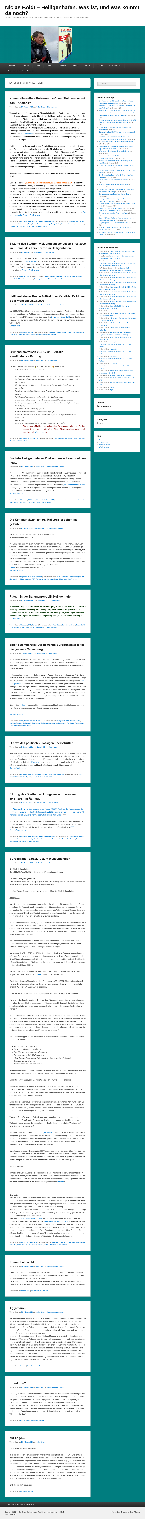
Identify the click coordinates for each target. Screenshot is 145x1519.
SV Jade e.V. (49, 1133)
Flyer (34, 224)
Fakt (29, 224)
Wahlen (38, 777)
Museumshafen (29, 721)
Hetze (75, 438)
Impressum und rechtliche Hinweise (21, 71)
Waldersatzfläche (46, 279)
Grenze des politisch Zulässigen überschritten (41, 743)
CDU (37, 500)
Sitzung (37, 279)
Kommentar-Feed (104, 445)
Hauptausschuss (19, 627)
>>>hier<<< (23, 705)
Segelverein (36, 723)
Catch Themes (135, 1512)
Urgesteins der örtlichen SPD (56, 1221)
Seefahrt (75, 65)
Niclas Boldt (40, 107)
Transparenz (31, 226)
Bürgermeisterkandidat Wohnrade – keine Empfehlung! (117, 132)
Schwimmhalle (28, 279)
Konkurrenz (54, 839)
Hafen (78, 1242)
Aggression (18, 1308)
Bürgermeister (50, 276)
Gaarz (80, 500)
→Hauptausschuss (29, 261)
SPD (52, 500)
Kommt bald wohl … (24, 1262)
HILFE (38, 65)
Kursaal (12, 279)
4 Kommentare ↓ (53, 803)
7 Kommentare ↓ (52, 360)
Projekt (61, 839)
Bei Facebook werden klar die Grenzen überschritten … (117, 141)
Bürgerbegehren (75, 221)
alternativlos (65, 577)
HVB (29, 221)
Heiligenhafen (55, 224)
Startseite (11, 65)
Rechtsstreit (27, 723)
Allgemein (23, 221)
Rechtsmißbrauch (16, 723)
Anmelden (102, 440)
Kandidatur (25, 65)
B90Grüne (31, 438)
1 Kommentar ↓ (49, 252)
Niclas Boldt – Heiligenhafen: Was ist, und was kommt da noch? (72, 10)
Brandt (64, 332)
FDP (29, 577)
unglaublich (40, 627)
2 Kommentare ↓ (52, 107)
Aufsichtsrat (73, 500)
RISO (40, 975)
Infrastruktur (36, 774)
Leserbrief (30, 502)
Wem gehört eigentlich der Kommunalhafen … (114, 151)
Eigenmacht (63, 1242)
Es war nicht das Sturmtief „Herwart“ (111, 208)
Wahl (28, 334)
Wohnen (100, 65)
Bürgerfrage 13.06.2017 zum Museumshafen (40, 858)
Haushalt (79, 276)
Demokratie (23, 224)
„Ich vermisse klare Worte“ (74, 485)
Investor (46, 839)
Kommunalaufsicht (67, 224)
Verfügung (71, 723)
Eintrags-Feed (103, 442)
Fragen (69, 332)
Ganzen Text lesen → (31, 215)
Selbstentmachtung (48, 723)
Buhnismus (62, 65)
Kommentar (36, 762)
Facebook (68, 438)
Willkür (16, 725)
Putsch (32, 627)
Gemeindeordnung (43, 224)
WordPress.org (104, 447)
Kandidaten (21, 334)
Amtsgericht (60, 721)
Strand (49, 65)
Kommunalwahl (52, 579)
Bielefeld (55, 1242)
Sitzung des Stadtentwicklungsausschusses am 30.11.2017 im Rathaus (115, 344)
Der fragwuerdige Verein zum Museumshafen (113, 180)
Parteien (35, 221)
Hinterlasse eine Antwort (55, 305)
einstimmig (29, 839)
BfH (17, 579)
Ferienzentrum (61, 276)
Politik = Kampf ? (115, 65)
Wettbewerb (14, 841)
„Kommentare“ (40, 432)
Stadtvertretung (61, 723)
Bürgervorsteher (25, 579)
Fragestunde (71, 276)
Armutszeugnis (75, 577)
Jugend (87, 65)
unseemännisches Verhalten (27, 1245)
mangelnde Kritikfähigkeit (31, 1218)
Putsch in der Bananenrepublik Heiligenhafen (41, 596)
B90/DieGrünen (59, 438)
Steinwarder (14, 226)
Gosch (25, 777)
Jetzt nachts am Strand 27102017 (110, 211)
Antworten (52, 332)
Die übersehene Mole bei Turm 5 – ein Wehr (113, 213)
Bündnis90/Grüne (16, 777)
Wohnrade (34, 334)
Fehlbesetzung (41, 579)
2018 (58, 577)
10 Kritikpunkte (27, 134)
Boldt (59, 332)
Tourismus (22, 226)
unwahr (60, 1182)
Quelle (12, 567)
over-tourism (79, 224)
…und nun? (18, 1383)
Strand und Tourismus (47, 221)
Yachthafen (22, 841)
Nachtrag (19, 279)
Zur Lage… (17, 1438)
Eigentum (20, 839)
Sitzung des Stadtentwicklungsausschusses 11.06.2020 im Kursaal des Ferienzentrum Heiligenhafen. (117, 263)
